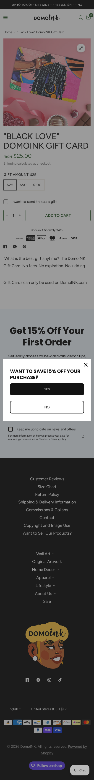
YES (47, 389)
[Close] (85, 364)
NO (47, 407)
